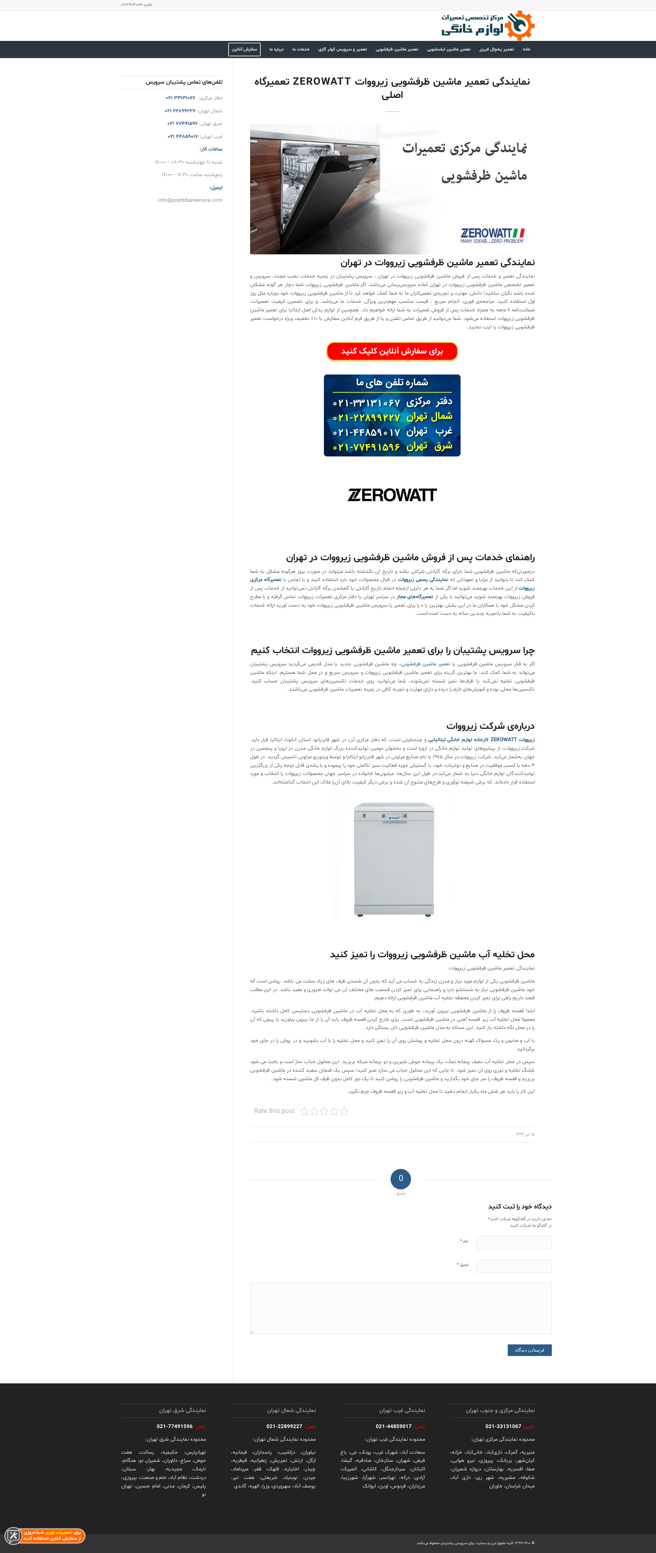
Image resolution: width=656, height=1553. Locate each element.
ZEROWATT (504, 740)
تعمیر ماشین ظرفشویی (425, 664)
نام (464, 1241)
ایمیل (462, 1265)
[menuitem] (526, 49)
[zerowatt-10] (392, 189)
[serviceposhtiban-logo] (488, 26)
